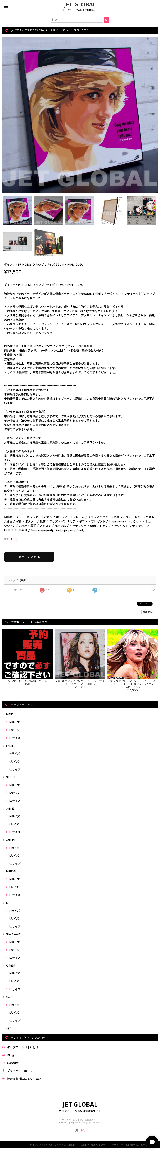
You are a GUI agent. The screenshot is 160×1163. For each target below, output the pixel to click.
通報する (147, 612)
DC (8, 902)
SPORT (10, 777)
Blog (10, 1055)
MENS (10, 714)
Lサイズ (14, 729)
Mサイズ (14, 722)
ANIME (10, 808)
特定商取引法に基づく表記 (24, 1078)
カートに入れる (29, 557)
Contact (13, 1062)
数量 (6, 539)
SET (8, 1028)
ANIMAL (11, 840)
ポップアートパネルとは (22, 1047)
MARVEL (11, 871)
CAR (9, 996)
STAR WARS (13, 934)
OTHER (10, 965)
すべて (18, 590)
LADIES (10, 745)
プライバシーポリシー (21, 1070)
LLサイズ (14, 737)
